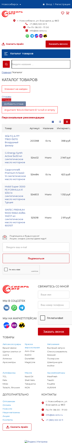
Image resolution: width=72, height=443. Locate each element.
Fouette (51, 383)
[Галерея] (60, 121)
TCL (5, 376)
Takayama (30, 383)
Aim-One (29, 351)
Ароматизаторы (56, 372)
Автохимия (53, 344)
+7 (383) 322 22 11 (38, 24)
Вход (49, 4)
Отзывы (6, 96)
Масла (28, 372)
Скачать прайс (15, 44)
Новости (7, 408)
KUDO (28, 355)
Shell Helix (30, 380)
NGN (27, 387)
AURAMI (51, 387)
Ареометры (9, 362)
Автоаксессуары (12, 344)
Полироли (53, 358)
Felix (5, 380)
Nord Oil (29, 376)
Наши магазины (11, 412)
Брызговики (9, 348)
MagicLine (30, 362)
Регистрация (62, 4)
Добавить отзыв (13, 103)
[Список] (67, 121)
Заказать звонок (58, 44)
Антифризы (9, 372)
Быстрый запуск (56, 348)
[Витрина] (52, 121)
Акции (6, 416)
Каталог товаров (21, 53)
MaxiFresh (52, 376)
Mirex (5, 383)
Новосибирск (10, 4)
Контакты (8, 419)
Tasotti (50, 380)
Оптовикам (9, 401)
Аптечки (7, 358)
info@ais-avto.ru (38, 30)
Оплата (7, 405)
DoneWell (29, 358)
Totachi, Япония (11, 387)
